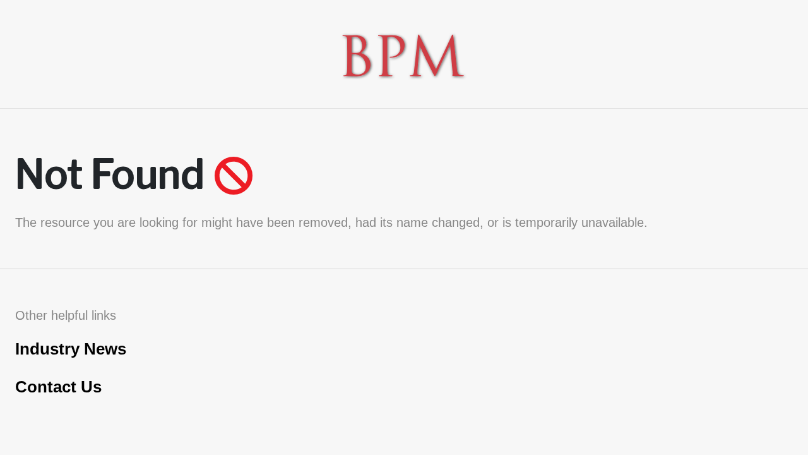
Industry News (70, 348)
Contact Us (58, 386)
